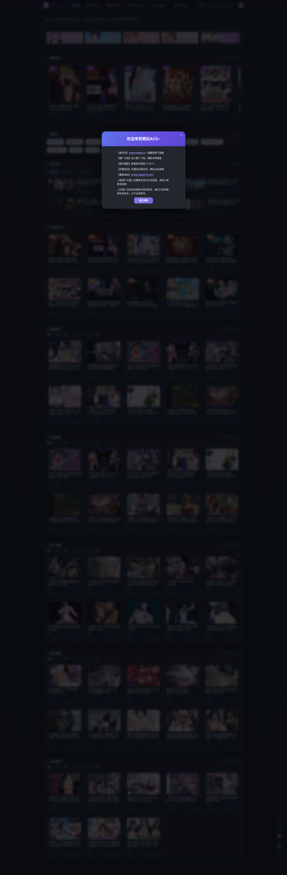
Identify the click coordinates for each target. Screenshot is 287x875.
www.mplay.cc (137, 152)
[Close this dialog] (181, 135)
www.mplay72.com (142, 174)
